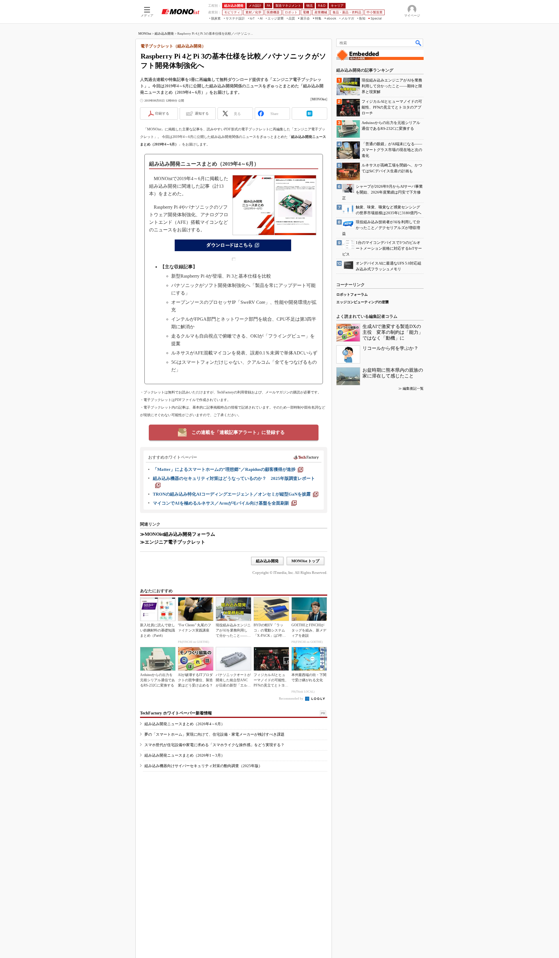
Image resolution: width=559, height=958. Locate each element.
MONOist (144, 33)
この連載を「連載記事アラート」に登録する (238, 432)
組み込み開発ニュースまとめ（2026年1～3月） (184, 755)
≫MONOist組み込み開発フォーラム (177, 534)
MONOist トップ (305, 561)
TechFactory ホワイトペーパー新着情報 (176, 713)
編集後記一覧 (413, 388)
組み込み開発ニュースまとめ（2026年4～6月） (184, 724)
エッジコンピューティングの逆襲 (362, 302)
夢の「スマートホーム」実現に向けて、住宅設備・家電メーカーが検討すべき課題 (214, 734)
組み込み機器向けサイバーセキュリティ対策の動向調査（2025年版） (203, 766)
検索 (418, 43)
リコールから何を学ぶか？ (390, 348)
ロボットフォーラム (352, 294)
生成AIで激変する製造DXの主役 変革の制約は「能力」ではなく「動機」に (392, 332)
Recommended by (291, 698)
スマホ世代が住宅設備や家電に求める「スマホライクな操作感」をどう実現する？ (214, 745)
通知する (202, 113)
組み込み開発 (164, 33)
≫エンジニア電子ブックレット (172, 542)
